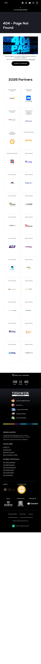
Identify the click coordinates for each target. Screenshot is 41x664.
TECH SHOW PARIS (8, 475)
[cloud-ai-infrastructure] (13, 401)
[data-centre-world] (13, 417)
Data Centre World (21, 417)
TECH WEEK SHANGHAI (9, 465)
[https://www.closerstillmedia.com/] (32, 504)
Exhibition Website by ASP (22, 526)
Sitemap (30, 514)
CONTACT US (6, 447)
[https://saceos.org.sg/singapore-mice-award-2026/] (9, 491)
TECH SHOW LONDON (8, 470)
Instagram (33, 3)
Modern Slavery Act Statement (20, 521)
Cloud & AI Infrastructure (23, 400)
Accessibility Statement (26, 517)
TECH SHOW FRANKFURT (9, 467)
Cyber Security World (22, 409)
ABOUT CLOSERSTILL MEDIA (10, 455)
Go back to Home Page (20, 63)
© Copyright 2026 (12, 514)
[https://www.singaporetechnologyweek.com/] (20, 395)
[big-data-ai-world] (13, 413)
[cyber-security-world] (13, 410)
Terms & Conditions (13, 517)
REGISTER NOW (7, 449)
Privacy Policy (22, 514)
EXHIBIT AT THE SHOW (8, 452)
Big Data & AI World (21, 413)
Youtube (29, 3)
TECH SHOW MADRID (8, 472)
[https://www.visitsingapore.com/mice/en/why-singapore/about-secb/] (8, 507)
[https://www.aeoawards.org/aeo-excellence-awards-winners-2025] (5, 491)
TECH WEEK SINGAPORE (9, 462)
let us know (32, 59)
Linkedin (26, 3)
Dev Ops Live (19, 405)
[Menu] (36, 2)
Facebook (22, 3)
